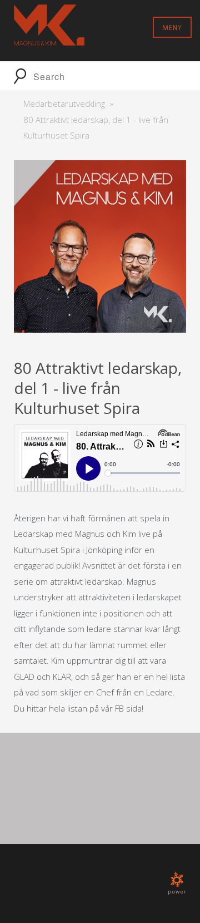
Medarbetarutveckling (64, 103)
